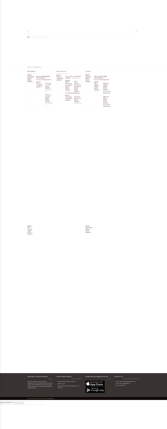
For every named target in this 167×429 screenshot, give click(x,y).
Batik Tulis (61, 383)
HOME (93, 11)
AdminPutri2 (38, 67)
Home (136, 30)
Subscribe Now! (19, 403)
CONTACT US (142, 14)
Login (163, 2)
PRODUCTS (110, 6)
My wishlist (156, 2)
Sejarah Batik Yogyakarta (66, 381)
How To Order (127, 14)
